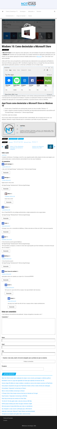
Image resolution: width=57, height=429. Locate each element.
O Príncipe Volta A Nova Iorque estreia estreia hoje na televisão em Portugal (20, 393)
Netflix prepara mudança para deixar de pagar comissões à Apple (17, 403)
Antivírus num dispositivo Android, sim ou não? (38, 147)
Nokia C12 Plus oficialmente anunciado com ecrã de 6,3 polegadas (16, 148)
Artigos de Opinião (21, 16)
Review (30, 16)
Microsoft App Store (18, 142)
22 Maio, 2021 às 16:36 (12, 301)
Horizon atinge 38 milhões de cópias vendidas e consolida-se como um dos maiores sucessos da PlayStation (27, 383)
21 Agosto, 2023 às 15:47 (6, 180)
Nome (3, 337)
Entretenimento (10, 16)
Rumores (39, 11)
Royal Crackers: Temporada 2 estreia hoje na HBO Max (14, 396)
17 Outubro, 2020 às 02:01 (9, 287)
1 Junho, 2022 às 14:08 (6, 209)
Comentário (5, 317)
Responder (5, 172)
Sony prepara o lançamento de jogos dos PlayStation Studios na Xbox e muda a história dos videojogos (26, 385)
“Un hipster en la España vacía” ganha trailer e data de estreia (16, 414)
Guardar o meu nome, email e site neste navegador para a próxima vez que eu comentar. (25, 358)
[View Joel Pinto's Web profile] (17, 129)
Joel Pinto (4, 155)
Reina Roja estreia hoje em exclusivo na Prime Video (14, 398)
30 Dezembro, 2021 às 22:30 (7, 239)
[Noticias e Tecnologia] (3, 11)
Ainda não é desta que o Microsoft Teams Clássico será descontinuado (18, 411)
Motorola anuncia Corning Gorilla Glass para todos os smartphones (17, 406)
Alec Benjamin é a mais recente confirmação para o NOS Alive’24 (17, 408)
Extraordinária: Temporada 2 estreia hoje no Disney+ (14, 388)
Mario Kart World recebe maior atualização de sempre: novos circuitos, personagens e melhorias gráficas (26, 378)
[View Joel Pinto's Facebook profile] (17, 125)
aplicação (10, 142)
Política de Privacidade (8, 418)
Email (3, 344)
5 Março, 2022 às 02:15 (6, 225)
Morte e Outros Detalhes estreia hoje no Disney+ (13, 391)
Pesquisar (4, 366)
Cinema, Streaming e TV (12, 11)
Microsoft (39, 56)
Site (3, 351)
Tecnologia (22, 11)
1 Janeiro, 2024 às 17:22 (6, 166)
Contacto (5, 420)
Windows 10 (35, 142)
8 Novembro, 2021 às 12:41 (6, 258)
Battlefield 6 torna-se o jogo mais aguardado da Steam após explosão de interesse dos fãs (23, 380)
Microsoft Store (27, 142)
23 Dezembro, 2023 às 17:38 (10, 196)
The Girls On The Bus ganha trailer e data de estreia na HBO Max (17, 401)
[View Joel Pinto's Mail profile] (17, 132)
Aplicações (31, 11)
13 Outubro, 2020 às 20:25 (6, 274)
